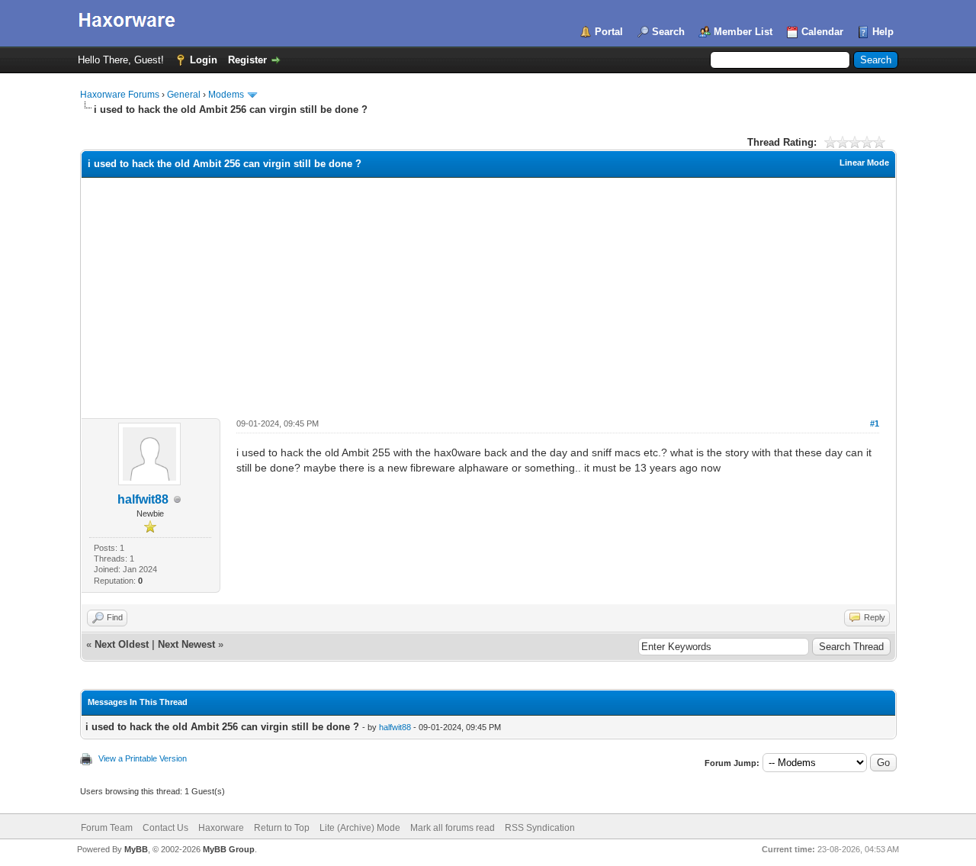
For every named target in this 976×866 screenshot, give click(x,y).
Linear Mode (864, 162)
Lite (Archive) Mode (359, 828)
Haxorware (221, 828)
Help (883, 31)
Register (247, 60)
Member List (743, 31)
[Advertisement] (488, 292)
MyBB (136, 849)
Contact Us (165, 828)
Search (668, 31)
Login (203, 60)
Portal (609, 31)
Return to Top (282, 828)
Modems (226, 94)
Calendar (822, 31)
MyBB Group (229, 849)
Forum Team (107, 828)
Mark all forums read (452, 828)
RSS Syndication (540, 828)
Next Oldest (122, 644)
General (184, 94)
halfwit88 (143, 499)
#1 (874, 423)
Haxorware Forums (119, 94)
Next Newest (186, 644)
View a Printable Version (142, 758)
